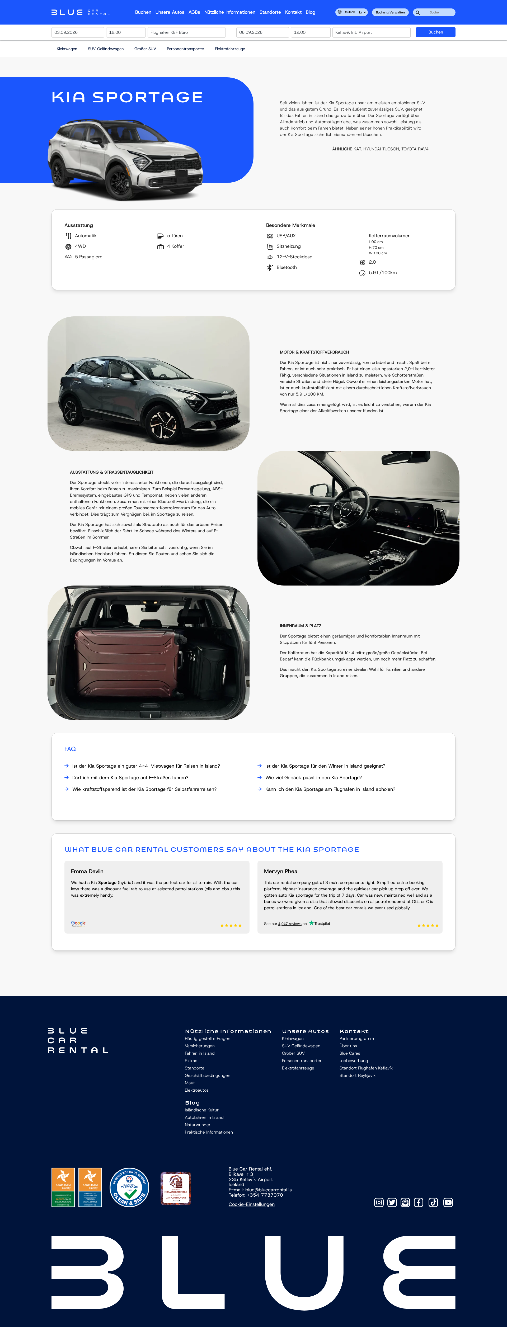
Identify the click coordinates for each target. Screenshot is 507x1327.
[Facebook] (418, 1202)
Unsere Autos (170, 12)
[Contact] (405, 1202)
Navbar (80, 12)
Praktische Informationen (209, 1132)
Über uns (348, 1046)
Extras (191, 1060)
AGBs (194, 12)
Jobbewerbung (354, 1060)
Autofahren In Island (204, 1117)
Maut (190, 1083)
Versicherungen (200, 1046)
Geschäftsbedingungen (207, 1075)
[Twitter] (392, 1202)
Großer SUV (145, 48)
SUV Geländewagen (106, 48)
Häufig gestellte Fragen (207, 1038)
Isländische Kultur (202, 1110)
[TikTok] (433, 1202)
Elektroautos (197, 1090)
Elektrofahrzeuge (230, 48)
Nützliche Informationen (229, 12)
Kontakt (293, 12)
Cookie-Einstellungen (252, 1204)
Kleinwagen (67, 48)
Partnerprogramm (357, 1038)
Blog (310, 12)
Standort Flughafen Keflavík (366, 1068)
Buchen (143, 12)
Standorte (270, 12)
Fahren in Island (200, 1053)
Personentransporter (185, 48)
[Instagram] (379, 1202)
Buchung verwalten (390, 12)
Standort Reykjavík (357, 1075)
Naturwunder (197, 1125)
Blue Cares (350, 1053)
